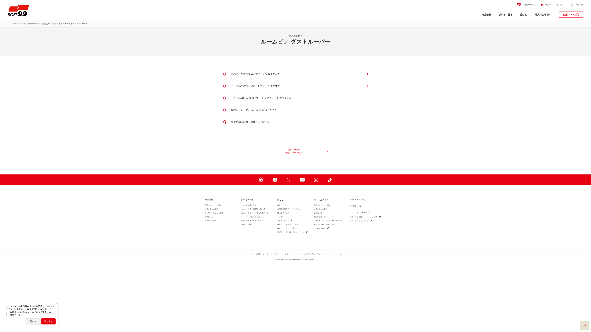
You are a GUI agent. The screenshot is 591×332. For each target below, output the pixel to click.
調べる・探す (506, 14)
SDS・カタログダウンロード (325, 224)
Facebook (275, 179)
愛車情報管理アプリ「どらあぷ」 (290, 209)
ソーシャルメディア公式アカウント (311, 254)
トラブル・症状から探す (214, 213)
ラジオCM (281, 217)
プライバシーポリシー (283, 254)
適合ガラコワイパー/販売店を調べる (255, 213)
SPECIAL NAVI (246, 224)
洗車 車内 (57, 24)
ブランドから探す (211, 209)
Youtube (302, 179)
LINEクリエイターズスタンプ (288, 224)
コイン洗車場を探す (248, 205)
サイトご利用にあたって (259, 254)
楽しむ (523, 14)
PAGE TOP (584, 325)
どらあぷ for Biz (320, 228)
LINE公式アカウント (285, 213)
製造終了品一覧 (211, 220)
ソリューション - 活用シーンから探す (328, 220)
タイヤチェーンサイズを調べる (253, 220)
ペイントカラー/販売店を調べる (253, 209)
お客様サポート (529, 5)
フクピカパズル (283, 220)
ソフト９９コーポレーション (18, 10)
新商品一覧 (209, 217)
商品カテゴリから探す (213, 205)
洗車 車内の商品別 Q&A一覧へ (294, 151)
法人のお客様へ (543, 14)
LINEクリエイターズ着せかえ (288, 228)
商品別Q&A (45, 24)
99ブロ (261, 179)
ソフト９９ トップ (15, 24)
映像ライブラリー (284, 205)
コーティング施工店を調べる (252, 217)
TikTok (329, 179)
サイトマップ (336, 254)
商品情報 (486, 14)
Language (579, 5)
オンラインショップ (553, 5)
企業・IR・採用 (571, 14)
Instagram (316, 179)
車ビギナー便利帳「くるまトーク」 (290, 232)
